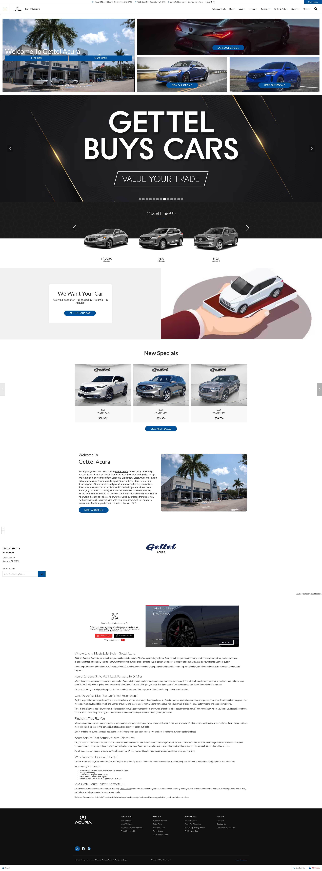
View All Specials (161, 428)
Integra (104, 667)
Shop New (36, 58)
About (305, 9)
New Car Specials (182, 85)
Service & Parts (280, 9)
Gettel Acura (121, 471)
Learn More (226, 642)
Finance (294, 9)
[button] (5, 9)
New (231, 9)
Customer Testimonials (226, 828)
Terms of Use (106, 860)
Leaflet (298, 593)
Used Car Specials (274, 85)
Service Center (159, 828)
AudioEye (124, 860)
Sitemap (98, 860)
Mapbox (306, 593)
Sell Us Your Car (80, 313)
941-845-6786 (126, 2)
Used (241, 9)
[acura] (18, 9)
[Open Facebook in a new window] (83, 848)
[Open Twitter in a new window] (77, 848)
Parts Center (158, 831)
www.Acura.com (241, 860)
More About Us (93, 509)
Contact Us (221, 824)
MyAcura (116, 860)
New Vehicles (126, 821)
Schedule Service (228, 47)
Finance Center (191, 821)
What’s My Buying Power (195, 828)
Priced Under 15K (128, 831)
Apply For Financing (193, 824)
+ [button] (3, 529)
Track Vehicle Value (160, 835)
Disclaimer (155, 643)
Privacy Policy (80, 860)
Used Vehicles (126, 824)
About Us (220, 821)
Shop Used (100, 58)
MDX (123, 667)
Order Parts (157, 824)
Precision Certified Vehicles (131, 828)
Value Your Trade (219, 9)
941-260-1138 (105, 2)
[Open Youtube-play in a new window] (89, 848)
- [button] (3, 532)
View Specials (105, 636)
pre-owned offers (158, 709)
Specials (252, 9)
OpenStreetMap (316, 593)
